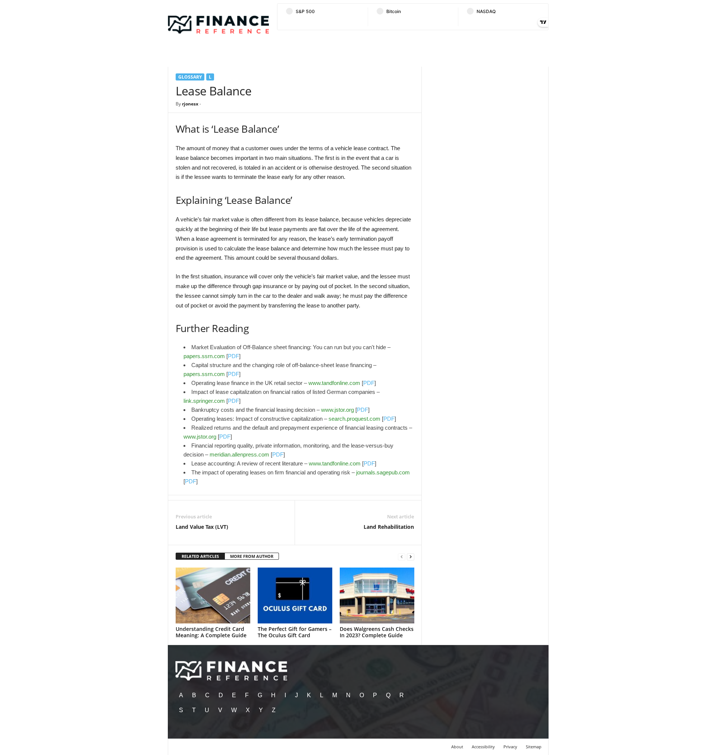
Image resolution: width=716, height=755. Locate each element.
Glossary (190, 77)
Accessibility (483, 746)
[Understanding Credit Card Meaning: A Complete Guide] (213, 595)
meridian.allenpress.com (239, 454)
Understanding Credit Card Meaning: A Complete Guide (211, 632)
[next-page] (410, 556)
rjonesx (190, 104)
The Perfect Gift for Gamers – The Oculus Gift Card (295, 632)
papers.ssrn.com (204, 356)
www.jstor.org (337, 410)
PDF (233, 356)
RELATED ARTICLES (200, 556)
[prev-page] (401, 556)
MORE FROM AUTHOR (251, 556)
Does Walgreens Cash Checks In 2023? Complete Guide (377, 632)
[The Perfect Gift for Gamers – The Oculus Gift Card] (295, 595)
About (457, 746)
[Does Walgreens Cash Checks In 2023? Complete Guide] (377, 595)
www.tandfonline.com (334, 383)
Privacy (510, 746)
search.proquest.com (354, 419)
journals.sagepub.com (383, 472)
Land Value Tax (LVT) (202, 526)
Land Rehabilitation (389, 526)
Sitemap (533, 746)
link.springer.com (204, 401)
